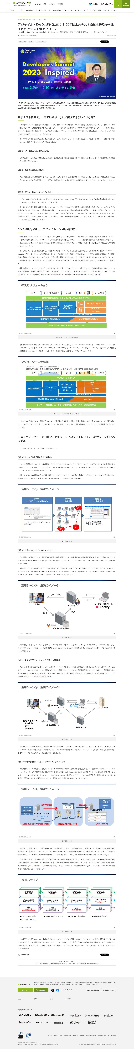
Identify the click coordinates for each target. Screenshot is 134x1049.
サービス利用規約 (91, 1035)
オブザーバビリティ (81, 10)
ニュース (38, 4)
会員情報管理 (67, 1035)
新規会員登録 (42, 990)
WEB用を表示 (25, 955)
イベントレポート (41, 41)
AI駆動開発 (30, 10)
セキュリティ (67, 10)
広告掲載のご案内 (108, 990)
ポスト (105, 41)
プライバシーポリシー (103, 1035)
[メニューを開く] (8, 4)
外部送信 (113, 1035)
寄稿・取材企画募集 (93, 990)
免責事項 (75, 1035)
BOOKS (60, 4)
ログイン (26, 990)
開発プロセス (22, 41)
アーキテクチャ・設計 (43, 10)
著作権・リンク (58, 1035)
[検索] (21, 10)
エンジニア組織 (95, 10)
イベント (52, 4)
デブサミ (31, 41)
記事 (45, 4)
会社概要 (82, 1035)
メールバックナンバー (67, 990)
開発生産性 (57, 10)
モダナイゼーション (110, 10)
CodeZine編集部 (30, 35)
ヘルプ (50, 1035)
